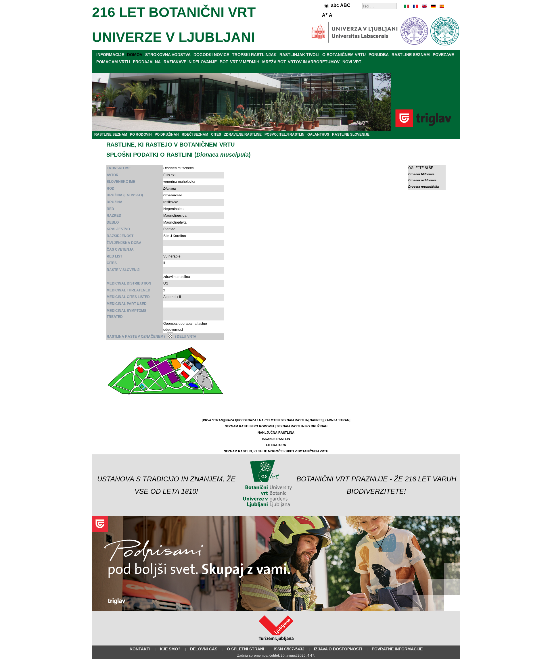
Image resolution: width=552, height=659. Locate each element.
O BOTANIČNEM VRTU (344, 54)
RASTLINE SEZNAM (411, 54)
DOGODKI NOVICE (211, 54)
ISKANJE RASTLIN (276, 439)
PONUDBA (379, 54)
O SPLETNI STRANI (245, 649)
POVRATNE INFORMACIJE (397, 649)
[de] (433, 6)
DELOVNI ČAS (203, 649)
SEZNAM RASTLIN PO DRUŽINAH (302, 426)
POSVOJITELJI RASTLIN (284, 134)
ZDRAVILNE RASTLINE (243, 134)
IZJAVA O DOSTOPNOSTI (338, 649)
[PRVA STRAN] (213, 420)
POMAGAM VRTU (113, 61)
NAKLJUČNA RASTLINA (276, 432)
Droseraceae (172, 195)
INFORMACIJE (110, 54)
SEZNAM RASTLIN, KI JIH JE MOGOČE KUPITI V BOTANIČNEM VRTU (276, 451)
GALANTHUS (318, 134)
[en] (424, 6)
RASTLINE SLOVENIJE (350, 134)
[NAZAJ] (230, 420)
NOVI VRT (351, 61)
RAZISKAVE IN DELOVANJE (190, 61)
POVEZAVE (443, 54)
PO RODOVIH (141, 134)
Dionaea (169, 188)
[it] (407, 6)
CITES (216, 134)
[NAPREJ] (315, 420)
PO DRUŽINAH (167, 134)
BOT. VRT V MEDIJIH (239, 61)
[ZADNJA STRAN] (336, 420)
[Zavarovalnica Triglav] (276, 609)
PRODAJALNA (147, 61)
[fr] (415, 6)
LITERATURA (276, 445)
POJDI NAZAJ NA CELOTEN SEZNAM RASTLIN (272, 420)
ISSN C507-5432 (289, 649)
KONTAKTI (140, 649)
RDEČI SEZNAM (195, 134)
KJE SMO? (170, 649)
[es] (441, 6)
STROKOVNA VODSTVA (168, 54)
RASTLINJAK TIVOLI (299, 54)
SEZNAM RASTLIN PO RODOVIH (249, 426)
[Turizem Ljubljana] (276, 642)
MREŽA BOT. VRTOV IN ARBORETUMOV (301, 61)
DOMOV (134, 54)
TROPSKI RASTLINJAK (254, 54)
